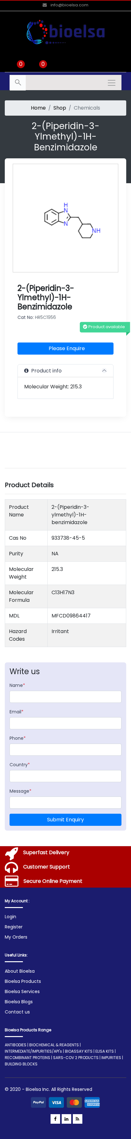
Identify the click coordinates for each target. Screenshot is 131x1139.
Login (10, 916)
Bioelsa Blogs (19, 1001)
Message (20, 791)
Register (14, 927)
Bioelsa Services (22, 991)
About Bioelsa (20, 971)
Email (17, 712)
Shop (59, 108)
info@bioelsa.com (69, 5)
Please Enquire (67, 348)
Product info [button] (45, 370)
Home (38, 108)
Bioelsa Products (23, 981)
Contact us (17, 1012)
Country (20, 764)
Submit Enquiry (65, 819)
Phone (18, 738)
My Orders (16, 937)
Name (17, 685)
